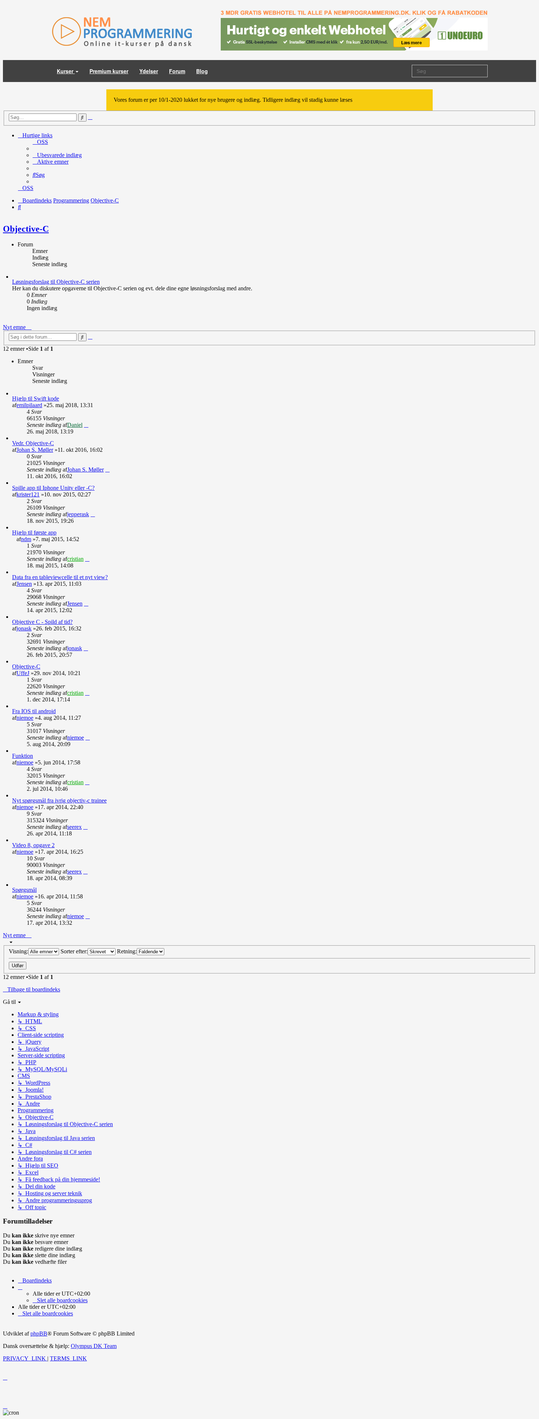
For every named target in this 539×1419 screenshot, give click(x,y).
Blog (202, 71)
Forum (177, 71)
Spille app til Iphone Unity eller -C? (53, 488)
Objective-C (26, 229)
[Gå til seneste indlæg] (86, 425)
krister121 (28, 494)
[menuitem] (40, 142)
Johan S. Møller (34, 450)
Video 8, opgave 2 (33, 845)
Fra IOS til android (34, 711)
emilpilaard (29, 405)
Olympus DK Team (94, 1346)
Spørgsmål (24, 890)
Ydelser (148, 71)
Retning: (127, 951)
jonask (24, 628)
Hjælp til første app (34, 532)
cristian (75, 559)
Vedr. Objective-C (33, 443)
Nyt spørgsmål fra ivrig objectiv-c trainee (59, 800)
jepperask (78, 514)
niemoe (24, 718)
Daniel (74, 425)
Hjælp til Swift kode (35, 398)
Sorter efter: (74, 951)
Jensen (24, 584)
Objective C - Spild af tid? (42, 622)
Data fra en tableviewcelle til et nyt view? (60, 577)
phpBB (38, 1333)
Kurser (66, 71)
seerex (74, 827)
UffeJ (22, 673)
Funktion (22, 756)
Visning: (18, 951)
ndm (26, 539)
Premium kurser (108, 71)
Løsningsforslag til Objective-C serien (56, 282)
